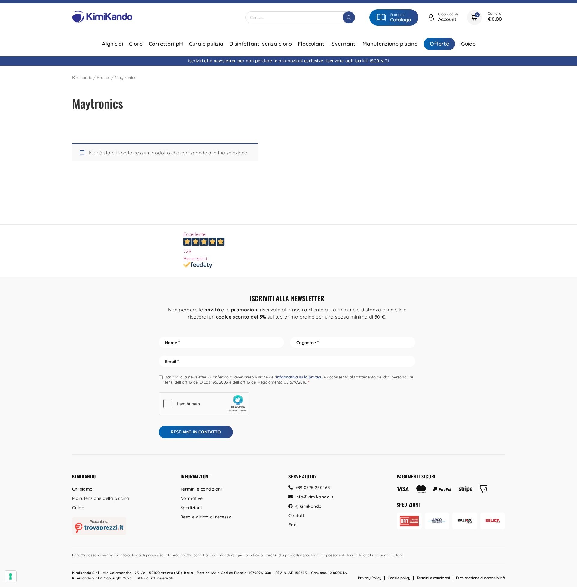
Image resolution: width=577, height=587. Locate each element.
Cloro (136, 43)
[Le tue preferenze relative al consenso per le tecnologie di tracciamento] (10, 576)
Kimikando (82, 77)
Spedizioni (191, 507)
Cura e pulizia (206, 43)
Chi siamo (82, 489)
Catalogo (400, 20)
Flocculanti (311, 43)
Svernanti (343, 43)
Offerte (439, 43)
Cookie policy (399, 578)
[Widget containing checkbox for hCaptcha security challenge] (204, 403)
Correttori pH (166, 43)
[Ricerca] (349, 17)
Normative (191, 498)
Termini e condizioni (201, 489)
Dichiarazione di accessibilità (480, 578)
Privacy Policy (369, 578)
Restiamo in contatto (196, 432)
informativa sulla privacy (299, 377)
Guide (468, 43)
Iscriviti (379, 60)
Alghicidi (112, 43)
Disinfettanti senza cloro (260, 43)
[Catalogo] (381, 17)
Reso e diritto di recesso (206, 517)
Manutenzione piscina (390, 43)
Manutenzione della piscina (100, 498)
